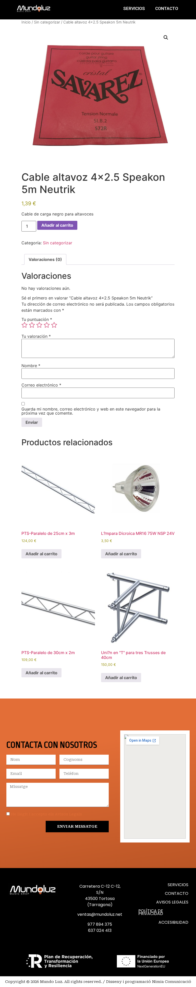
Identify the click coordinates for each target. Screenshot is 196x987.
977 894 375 (100, 924)
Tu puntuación (36, 319)
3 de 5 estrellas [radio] (39, 325)
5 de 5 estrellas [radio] (54, 325)
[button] (165, 37)
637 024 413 (100, 930)
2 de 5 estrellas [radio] (32, 325)
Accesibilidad (173, 922)
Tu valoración (36, 336)
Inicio (26, 22)
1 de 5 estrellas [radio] (24, 325)
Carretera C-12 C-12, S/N (99, 889)
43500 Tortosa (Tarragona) (100, 902)
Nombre (30, 366)
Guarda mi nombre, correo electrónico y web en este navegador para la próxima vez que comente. (90, 411)
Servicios (134, 8)
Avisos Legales (172, 902)
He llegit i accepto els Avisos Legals (46, 814)
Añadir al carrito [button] (41, 553)
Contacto (166, 8)
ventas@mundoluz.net (99, 914)
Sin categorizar (47, 22)
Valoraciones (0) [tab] (45, 259)
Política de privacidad (150, 912)
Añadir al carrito (57, 225)
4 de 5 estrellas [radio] (47, 325)
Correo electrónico (41, 385)
